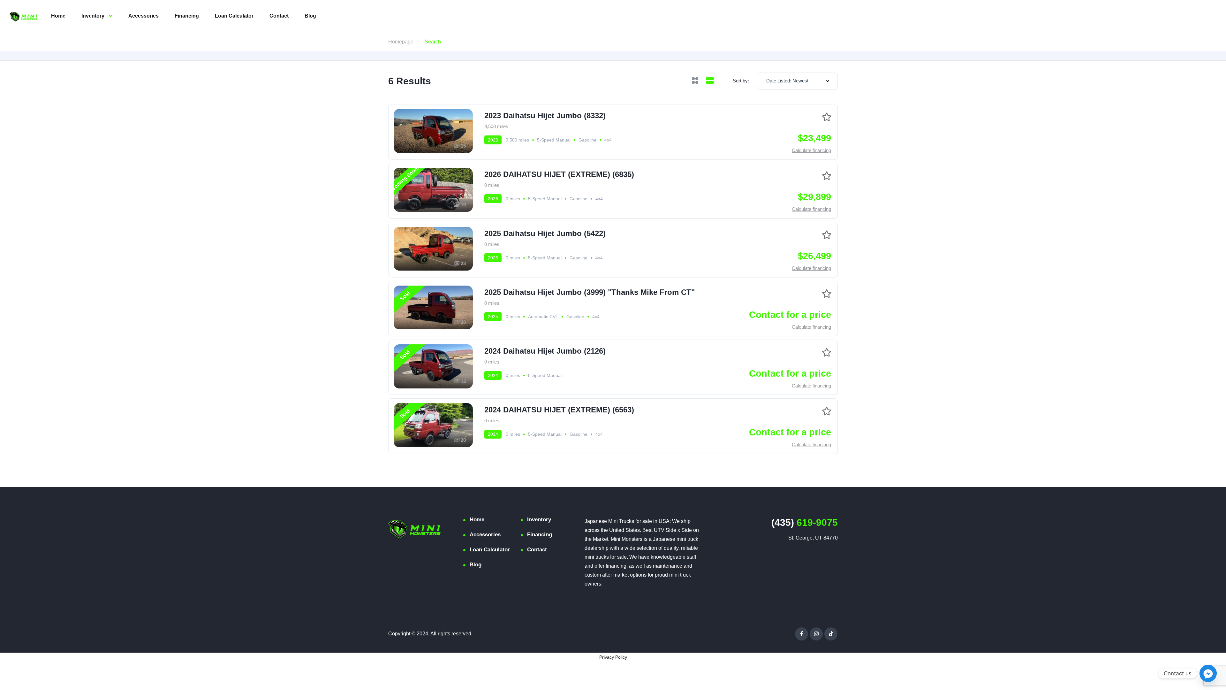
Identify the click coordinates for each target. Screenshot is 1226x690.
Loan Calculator (234, 16)
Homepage (400, 41)
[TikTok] (830, 633)
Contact (279, 16)
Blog (310, 16)
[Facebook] (801, 633)
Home (58, 16)
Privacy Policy (613, 657)
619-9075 (804, 522)
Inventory (92, 16)
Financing (187, 16)
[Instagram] (816, 633)
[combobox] (797, 81)
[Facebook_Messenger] (1208, 673)
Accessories (143, 16)
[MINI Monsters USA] (24, 16)
